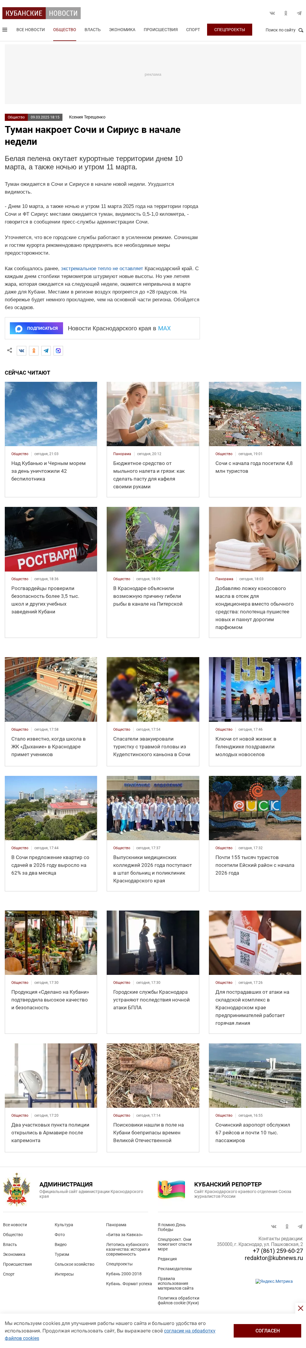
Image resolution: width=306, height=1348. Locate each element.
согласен (267, 1331)
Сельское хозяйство (74, 1264)
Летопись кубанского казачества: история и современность (128, 1249)
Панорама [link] (122, 454)
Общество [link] (19, 454)
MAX (164, 328)
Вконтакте (272, 13)
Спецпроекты (229, 29)
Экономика (122, 29)
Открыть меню (5, 31)
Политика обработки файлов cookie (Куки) (178, 1300)
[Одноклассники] (34, 350)
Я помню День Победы (172, 1227)
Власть (93, 29)
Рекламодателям (175, 1268)
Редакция (167, 1258)
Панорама (116, 1224)
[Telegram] (46, 350)
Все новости (30, 29)
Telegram (299, 13)
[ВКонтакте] (21, 350)
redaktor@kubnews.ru (274, 1258)
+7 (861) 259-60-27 (278, 1250)
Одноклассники (285, 13)
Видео (61, 1244)
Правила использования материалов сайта (176, 1283)
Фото (60, 1234)
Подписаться (42, 328)
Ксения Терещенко (87, 117)
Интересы (64, 1274)
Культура (64, 1224)
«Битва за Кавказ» (124, 1234)
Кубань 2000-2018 (124, 1273)
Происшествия (161, 29)
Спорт (193, 29)
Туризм (62, 1254)
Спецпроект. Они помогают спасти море (175, 1244)
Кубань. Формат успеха (129, 1283)
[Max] (58, 350)
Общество (64, 29)
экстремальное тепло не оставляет (102, 268)
